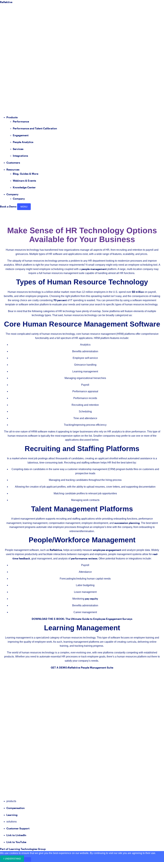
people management (94, 268)
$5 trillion (138, 291)
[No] (27, 859)
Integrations (20, 155)
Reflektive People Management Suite (90, 667)
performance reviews (84, 558)
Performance (21, 121)
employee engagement (107, 549)
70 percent (60, 300)
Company (12, 194)
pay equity (91, 598)
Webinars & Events (24, 180)
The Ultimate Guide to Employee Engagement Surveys (99, 618)
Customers (13, 162)
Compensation (15, 807)
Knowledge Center (24, 187)
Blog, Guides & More (25, 173)
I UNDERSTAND (12, 858)
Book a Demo (8, 206)
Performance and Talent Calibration (35, 128)
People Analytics (23, 142)
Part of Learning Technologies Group (23, 848)
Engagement (21, 135)
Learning (11, 814)
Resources (12, 169)
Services (18, 148)
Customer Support (17, 828)
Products (12, 117)
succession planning (127, 522)
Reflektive (56, 549)
